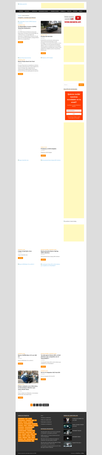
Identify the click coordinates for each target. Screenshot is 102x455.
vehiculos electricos (30, 439)
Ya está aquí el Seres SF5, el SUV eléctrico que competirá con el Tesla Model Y (51, 356)
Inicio (42, 415)
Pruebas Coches (55, 11)
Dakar (33, 420)
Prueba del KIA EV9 (46, 36)
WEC (36, 439)
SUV (25, 439)
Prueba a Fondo (21, 432)
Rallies (32, 434)
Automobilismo (21, 418)
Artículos (34, 11)
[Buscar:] (74, 84)
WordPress (78, 453)
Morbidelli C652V (76, 436)
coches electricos (22, 420)
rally (35, 434)
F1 (35, 420)
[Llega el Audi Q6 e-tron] (28, 204)
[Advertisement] (62, 5)
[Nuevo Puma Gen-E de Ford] (28, 58)
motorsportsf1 (21, 428)
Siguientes (45, 404)
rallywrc (33, 437)
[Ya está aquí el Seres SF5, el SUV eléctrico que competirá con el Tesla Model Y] (51, 308)
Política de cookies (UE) (46, 419)
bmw (26, 418)
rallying (20, 437)
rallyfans (33, 435)
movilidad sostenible (22, 430)
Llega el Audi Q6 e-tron (25, 251)
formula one (21, 423)
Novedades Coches (43, 11)
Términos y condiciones (46, 417)
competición (28, 420)
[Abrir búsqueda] (83, 11)
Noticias (27, 11)
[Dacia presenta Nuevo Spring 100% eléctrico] (51, 204)
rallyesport (28, 435)
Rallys (29, 437)
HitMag (82, 453)
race (33, 432)
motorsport (35, 425)
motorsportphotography (29, 427)
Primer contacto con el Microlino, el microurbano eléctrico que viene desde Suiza (28, 387)
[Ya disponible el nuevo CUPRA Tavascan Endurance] (28, 22)
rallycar (20, 435)
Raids (28, 434)
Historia (75, 11)
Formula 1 (63, 11)
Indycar (25, 425)
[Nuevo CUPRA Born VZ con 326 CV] (28, 308)
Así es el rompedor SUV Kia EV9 (50, 372)
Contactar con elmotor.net (46, 424)
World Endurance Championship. (25, 440)
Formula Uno (34, 423)
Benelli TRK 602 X (76, 442)
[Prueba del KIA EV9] (51, 27)
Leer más (20, 41)
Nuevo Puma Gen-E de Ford (26, 61)
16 (40, 404)
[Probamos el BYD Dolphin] (51, 101)
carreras (29, 418)
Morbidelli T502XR (76, 430)
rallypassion (25, 437)
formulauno (21, 425)
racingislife (24, 434)
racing (20, 434)
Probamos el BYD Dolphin (48, 148)
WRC (33, 440)
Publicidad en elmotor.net (46, 421)
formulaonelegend (27, 423)
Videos (80, 11)
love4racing (30, 425)
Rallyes (69, 11)
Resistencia (21, 439)
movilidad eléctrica (28, 428)
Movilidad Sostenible (45, 249)
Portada (21, 11)
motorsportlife (21, 427)
